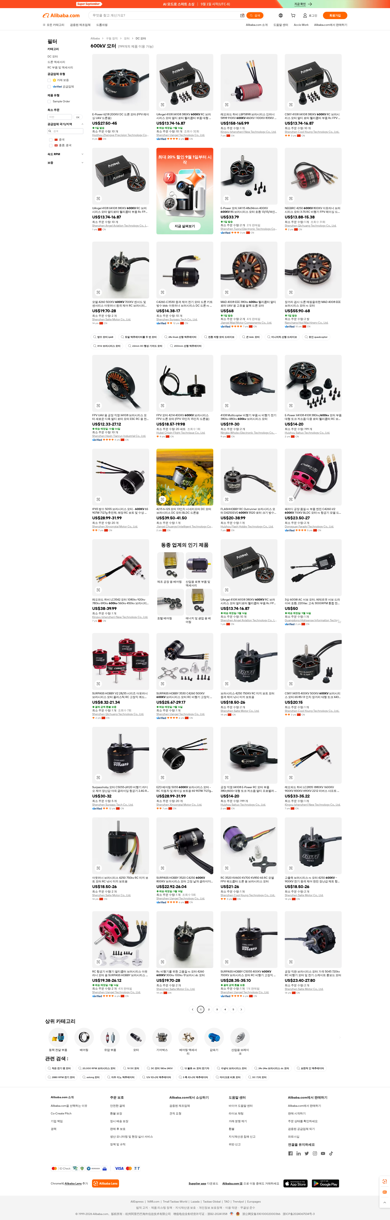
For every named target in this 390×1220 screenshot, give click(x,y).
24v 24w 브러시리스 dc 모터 (273, 1068)
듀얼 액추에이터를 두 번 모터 (141, 337)
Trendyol (238, 1201)
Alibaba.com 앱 (232, 1183)
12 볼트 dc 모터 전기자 (196, 1068)
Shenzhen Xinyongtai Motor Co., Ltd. (115, 526)
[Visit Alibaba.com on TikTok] (331, 1153)
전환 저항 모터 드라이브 (221, 337)
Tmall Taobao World (175, 1201)
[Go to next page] (241, 1009)
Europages (254, 1201)
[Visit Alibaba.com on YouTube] (323, 1153)
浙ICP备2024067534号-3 (299, 1214)
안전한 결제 (117, 1105)
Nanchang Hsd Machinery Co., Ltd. (306, 322)
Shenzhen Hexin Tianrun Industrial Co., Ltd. (119, 436)
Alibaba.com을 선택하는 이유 (69, 1105)
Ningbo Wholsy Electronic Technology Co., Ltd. (249, 432)
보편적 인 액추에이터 (312, 1068)
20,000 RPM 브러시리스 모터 (98, 1068)
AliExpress (137, 1201)
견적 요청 (175, 1113)
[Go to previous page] (192, 1009)
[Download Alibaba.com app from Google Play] (325, 1183)
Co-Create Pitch (61, 1113)
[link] (384, 1181)
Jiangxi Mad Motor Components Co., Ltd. (246, 322)
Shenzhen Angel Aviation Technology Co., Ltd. (120, 225)
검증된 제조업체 (179, 1105)
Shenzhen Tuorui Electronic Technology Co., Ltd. (249, 228)
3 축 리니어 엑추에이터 (195, 1077)
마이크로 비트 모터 (230, 1077)
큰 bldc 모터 (253, 337)
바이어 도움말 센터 (241, 1105)
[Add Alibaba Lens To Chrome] (105, 1183)
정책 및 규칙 (118, 1144)
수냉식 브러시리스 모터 (234, 1068)
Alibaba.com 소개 (62, 1097)
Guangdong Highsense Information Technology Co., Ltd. (313, 620)
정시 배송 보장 (119, 1121)
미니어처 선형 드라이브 (284, 337)
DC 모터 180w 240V (162, 1068)
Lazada (195, 1201)
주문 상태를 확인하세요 (303, 1121)
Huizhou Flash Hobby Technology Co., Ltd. (247, 526)
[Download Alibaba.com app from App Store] (295, 1183)
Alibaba (95, 38)
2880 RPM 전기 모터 (63, 1077)
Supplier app (197, 1183)
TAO (226, 1201)
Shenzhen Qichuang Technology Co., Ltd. (310, 225)
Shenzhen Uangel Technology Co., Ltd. (180, 135)
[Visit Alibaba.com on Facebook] (290, 1153)
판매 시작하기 (297, 1113)
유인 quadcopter (318, 337)
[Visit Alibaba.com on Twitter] (306, 1153)
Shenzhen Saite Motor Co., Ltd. (111, 319)
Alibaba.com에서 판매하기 (304, 1105)
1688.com (153, 1201)
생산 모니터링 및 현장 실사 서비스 (131, 1136)
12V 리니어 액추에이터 (158, 1077)
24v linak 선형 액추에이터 (182, 337)
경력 (53, 1128)
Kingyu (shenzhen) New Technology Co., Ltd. (248, 131)
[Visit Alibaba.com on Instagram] (314, 1153)
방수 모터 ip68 (105, 337)
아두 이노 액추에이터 (122, 1077)
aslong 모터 (93, 1077)
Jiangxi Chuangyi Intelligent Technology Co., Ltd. (184, 526)
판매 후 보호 (118, 1128)
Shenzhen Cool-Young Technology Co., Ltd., (312, 131)
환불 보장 (116, 1113)
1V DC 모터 (133, 1068)
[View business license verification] (232, 1214)
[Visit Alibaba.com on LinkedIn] (298, 1153)
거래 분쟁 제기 (238, 1121)
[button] (242, 15)
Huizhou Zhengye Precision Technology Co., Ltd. (120, 135)
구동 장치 (112, 38)
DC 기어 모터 (259, 1077)
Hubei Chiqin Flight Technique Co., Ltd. (180, 432)
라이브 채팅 (236, 1113)
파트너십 (293, 1136)
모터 (127, 38)
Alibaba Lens (73, 1183)
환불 (231, 1128)
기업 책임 (57, 1121)
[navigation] (65, 524)
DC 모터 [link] (141, 38)
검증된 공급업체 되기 (301, 1128)
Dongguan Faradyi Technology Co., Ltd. (309, 526)
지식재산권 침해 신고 (242, 1136)
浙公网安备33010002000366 (261, 1214)
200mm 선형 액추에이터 (188, 346)
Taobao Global (212, 1201)
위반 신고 (235, 1144)
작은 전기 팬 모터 (61, 1068)
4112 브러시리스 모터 (108, 346)
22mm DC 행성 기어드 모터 (147, 346)
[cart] (294, 16)
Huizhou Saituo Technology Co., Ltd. (307, 432)
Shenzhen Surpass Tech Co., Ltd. (176, 319)
